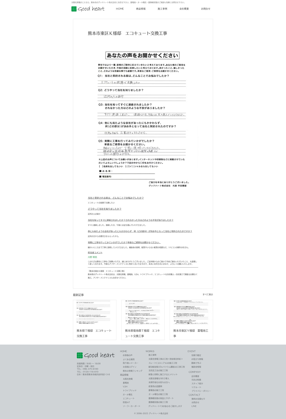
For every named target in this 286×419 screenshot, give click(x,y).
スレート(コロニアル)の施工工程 (163, 363)
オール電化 (127, 394)
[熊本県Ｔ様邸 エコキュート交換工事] (94, 312)
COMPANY (195, 372)
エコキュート (129, 398)
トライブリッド (129, 390)
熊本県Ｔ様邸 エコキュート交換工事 (94, 333)
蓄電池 (126, 383)
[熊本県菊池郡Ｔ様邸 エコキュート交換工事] (143, 312)
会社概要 (195, 376)
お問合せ (195, 402)
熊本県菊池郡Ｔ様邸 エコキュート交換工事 (142, 333)
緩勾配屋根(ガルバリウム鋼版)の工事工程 (167, 367)
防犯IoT (126, 402)
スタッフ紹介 (197, 383)
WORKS (150, 351)
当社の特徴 (196, 380)
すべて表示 (208, 294)
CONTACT (194, 395)
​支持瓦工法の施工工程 (158, 370)
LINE (194, 406)
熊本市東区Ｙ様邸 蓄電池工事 (190, 333)
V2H (125, 387)
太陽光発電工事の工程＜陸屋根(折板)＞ (166, 359)
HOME (123, 351)
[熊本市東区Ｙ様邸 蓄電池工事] (191, 312)
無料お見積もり (198, 399)
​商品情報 (124, 375)
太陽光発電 (128, 379)
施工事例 (152, 355)
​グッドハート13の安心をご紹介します (165, 406)
